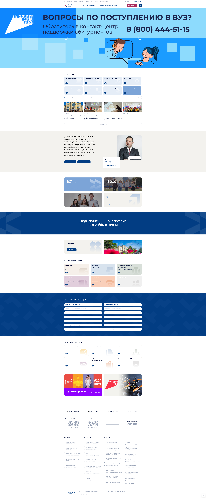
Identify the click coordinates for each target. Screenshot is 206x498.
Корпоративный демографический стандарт (113, 459)
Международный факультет (72, 462)
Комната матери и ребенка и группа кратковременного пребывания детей (114, 462)
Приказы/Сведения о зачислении (93, 473)
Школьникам (92, 5)
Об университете (69, 161)
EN (139, 492)
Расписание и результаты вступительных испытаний (91, 446)
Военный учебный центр (111, 316)
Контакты (88, 478)
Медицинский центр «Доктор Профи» (114, 308)
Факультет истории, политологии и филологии (73, 456)
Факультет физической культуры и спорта (73, 460)
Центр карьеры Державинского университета (131, 458)
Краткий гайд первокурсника (92, 483)
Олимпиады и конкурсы (130, 452)
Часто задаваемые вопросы (92, 449)
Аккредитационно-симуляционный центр (75, 308)
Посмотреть (71, 249)
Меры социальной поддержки (112, 465)
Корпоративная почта (112, 423)
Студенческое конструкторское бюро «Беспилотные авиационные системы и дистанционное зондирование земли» (94, 329)
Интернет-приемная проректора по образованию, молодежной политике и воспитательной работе (133, 482)
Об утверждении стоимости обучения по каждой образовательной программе (133, 448)
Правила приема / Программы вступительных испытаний (92, 443)
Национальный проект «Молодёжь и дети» (132, 462)
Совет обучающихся (110, 470)
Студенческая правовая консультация (114, 479)
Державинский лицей (70, 465)
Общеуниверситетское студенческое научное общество (114, 473)
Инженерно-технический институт (73, 440)
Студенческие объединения (131, 470)
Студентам (100, 5)
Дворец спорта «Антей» (110, 312)
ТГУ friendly (127, 442)
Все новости (102, 124)
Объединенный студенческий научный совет (131, 473)
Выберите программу (90, 440)
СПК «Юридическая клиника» (112, 304)
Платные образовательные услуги (132, 478)
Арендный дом (109, 467)
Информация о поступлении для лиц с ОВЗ (94, 452)
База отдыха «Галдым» (70, 316)
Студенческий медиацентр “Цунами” (74, 304)
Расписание (108, 440)
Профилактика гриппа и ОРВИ (131, 444)
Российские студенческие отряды (113, 482)
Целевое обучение (90, 480)
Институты (116, 5)
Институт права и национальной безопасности (72, 449)
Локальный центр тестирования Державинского (117, 325)
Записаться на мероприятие (131, 467)
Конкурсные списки (90, 464)
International (108, 5)
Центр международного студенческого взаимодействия (79, 325)
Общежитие (88, 471)
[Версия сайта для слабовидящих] (128, 1)
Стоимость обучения (90, 461)
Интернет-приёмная (83, 161)
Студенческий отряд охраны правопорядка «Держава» (112, 477)
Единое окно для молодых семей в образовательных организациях (113, 448)
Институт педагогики (70, 446)
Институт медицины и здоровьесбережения (70, 443)
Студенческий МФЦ (129, 440)
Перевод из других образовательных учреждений (93, 456)
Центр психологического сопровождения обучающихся (131, 455)
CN (141, 492)
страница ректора (133, 157)
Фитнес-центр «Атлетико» (71, 312)
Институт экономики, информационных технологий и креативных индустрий (74, 452)
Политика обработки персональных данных (117, 491)
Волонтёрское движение (111, 444)
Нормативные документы (111, 442)
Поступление (131, 5)
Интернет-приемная (90, 476)
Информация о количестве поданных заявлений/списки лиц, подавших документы (93, 467)
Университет (84, 5)
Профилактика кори (129, 476)
